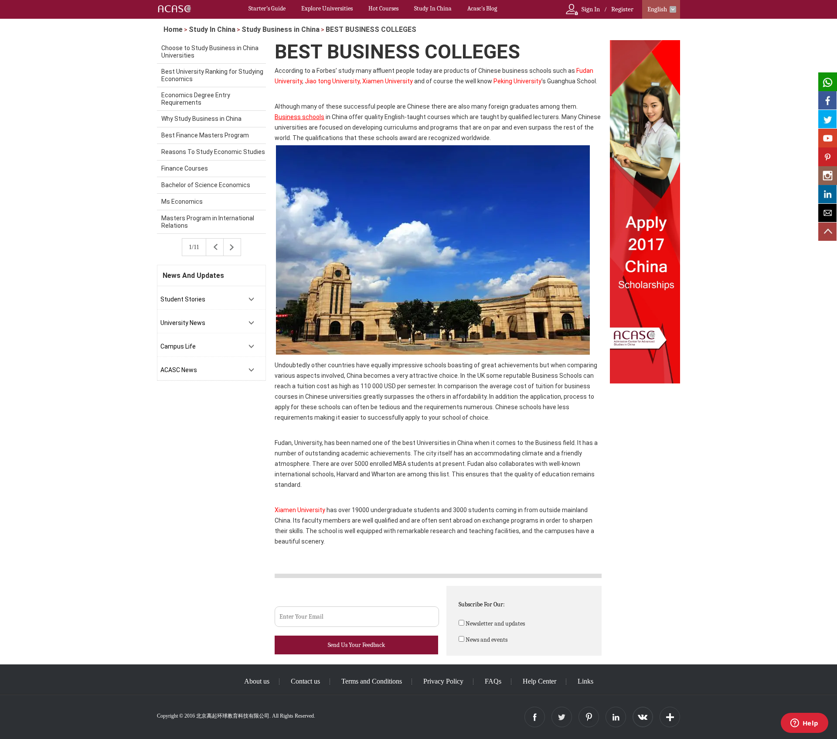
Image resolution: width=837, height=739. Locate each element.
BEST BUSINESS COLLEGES (371, 29)
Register (622, 9)
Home (173, 29)
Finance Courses (184, 168)
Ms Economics (182, 201)
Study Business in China (281, 29)
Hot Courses (383, 8)
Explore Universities (327, 8)
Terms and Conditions (371, 681)
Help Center (539, 681)
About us (256, 681)
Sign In (591, 9)
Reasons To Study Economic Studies (213, 151)
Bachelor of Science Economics (205, 184)
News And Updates (193, 275)
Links (585, 681)
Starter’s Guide (267, 8)
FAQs (493, 681)
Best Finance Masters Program (205, 135)
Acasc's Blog (482, 8)
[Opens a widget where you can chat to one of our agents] (804, 724)
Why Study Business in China (201, 118)
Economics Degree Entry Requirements (195, 99)
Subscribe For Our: (482, 604)
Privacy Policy (443, 681)
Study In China (433, 8)
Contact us (305, 681)
